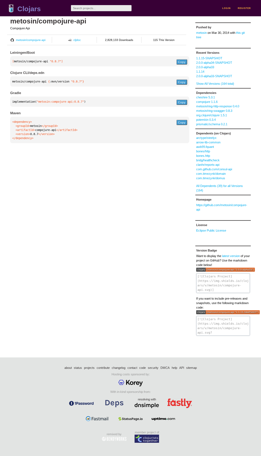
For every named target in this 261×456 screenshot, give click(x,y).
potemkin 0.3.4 (206, 119)
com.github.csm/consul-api (214, 169)
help (174, 367)
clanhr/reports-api (207, 164)
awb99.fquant (205, 146)
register (244, 8)
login (226, 8)
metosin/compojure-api (48, 21)
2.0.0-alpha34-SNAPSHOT (214, 62)
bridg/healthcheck (208, 160)
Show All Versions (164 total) (215, 83)
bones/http (203, 151)
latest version (231, 256)
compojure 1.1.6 (207, 101)
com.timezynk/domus (210, 178)
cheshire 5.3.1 (205, 97)
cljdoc (77, 40)
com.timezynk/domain (211, 173)
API (181, 367)
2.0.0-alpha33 (205, 67)
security (153, 367)
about (68, 367)
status (78, 367)
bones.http (203, 155)
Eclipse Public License (211, 230)
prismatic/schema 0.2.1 (211, 124)
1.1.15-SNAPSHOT (209, 58)
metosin (201, 32)
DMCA (165, 367)
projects (89, 367)
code (142, 367)
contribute (103, 367)
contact (132, 367)
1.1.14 (200, 71)
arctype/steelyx (206, 138)
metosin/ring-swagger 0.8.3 (214, 110)
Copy (182, 62)
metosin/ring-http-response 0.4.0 (217, 106)
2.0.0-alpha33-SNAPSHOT (214, 76)
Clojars (29, 9)
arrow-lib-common (208, 142)
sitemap (191, 367)
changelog (118, 367)
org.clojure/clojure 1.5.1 (211, 115)
